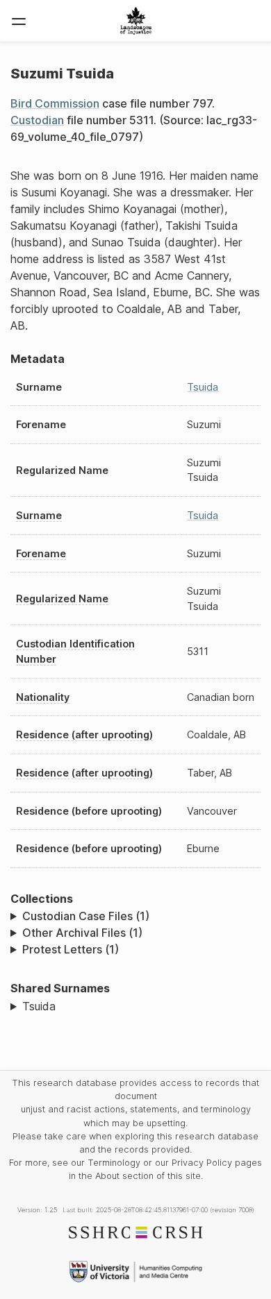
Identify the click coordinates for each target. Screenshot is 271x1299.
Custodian (37, 120)
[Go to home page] (136, 21)
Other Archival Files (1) (82, 933)
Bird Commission (54, 103)
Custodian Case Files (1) (85, 916)
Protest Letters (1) (70, 949)
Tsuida (202, 387)
